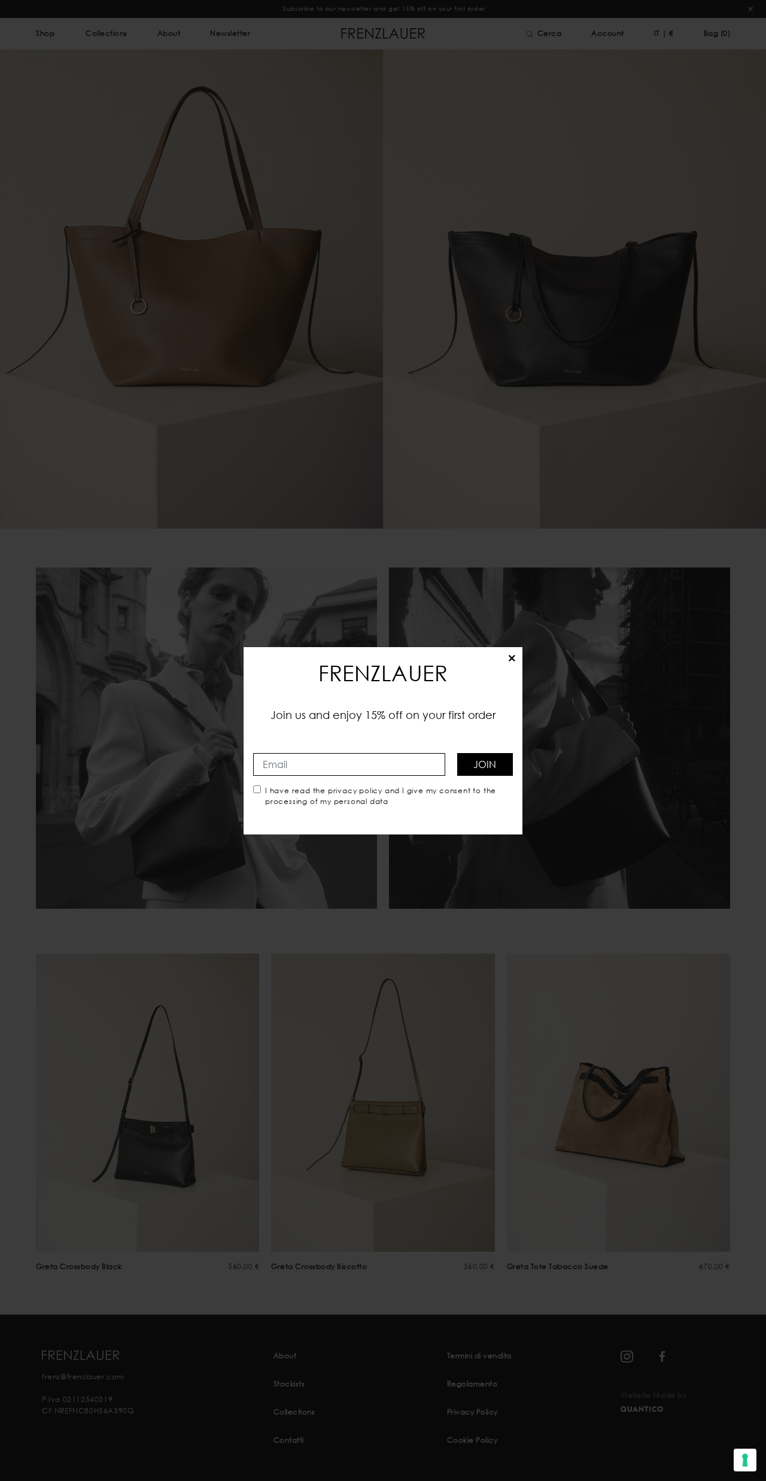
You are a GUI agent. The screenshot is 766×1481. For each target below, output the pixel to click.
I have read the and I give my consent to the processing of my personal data (380, 795)
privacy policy (355, 790)
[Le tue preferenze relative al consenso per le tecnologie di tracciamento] (745, 1460)
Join (484, 764)
